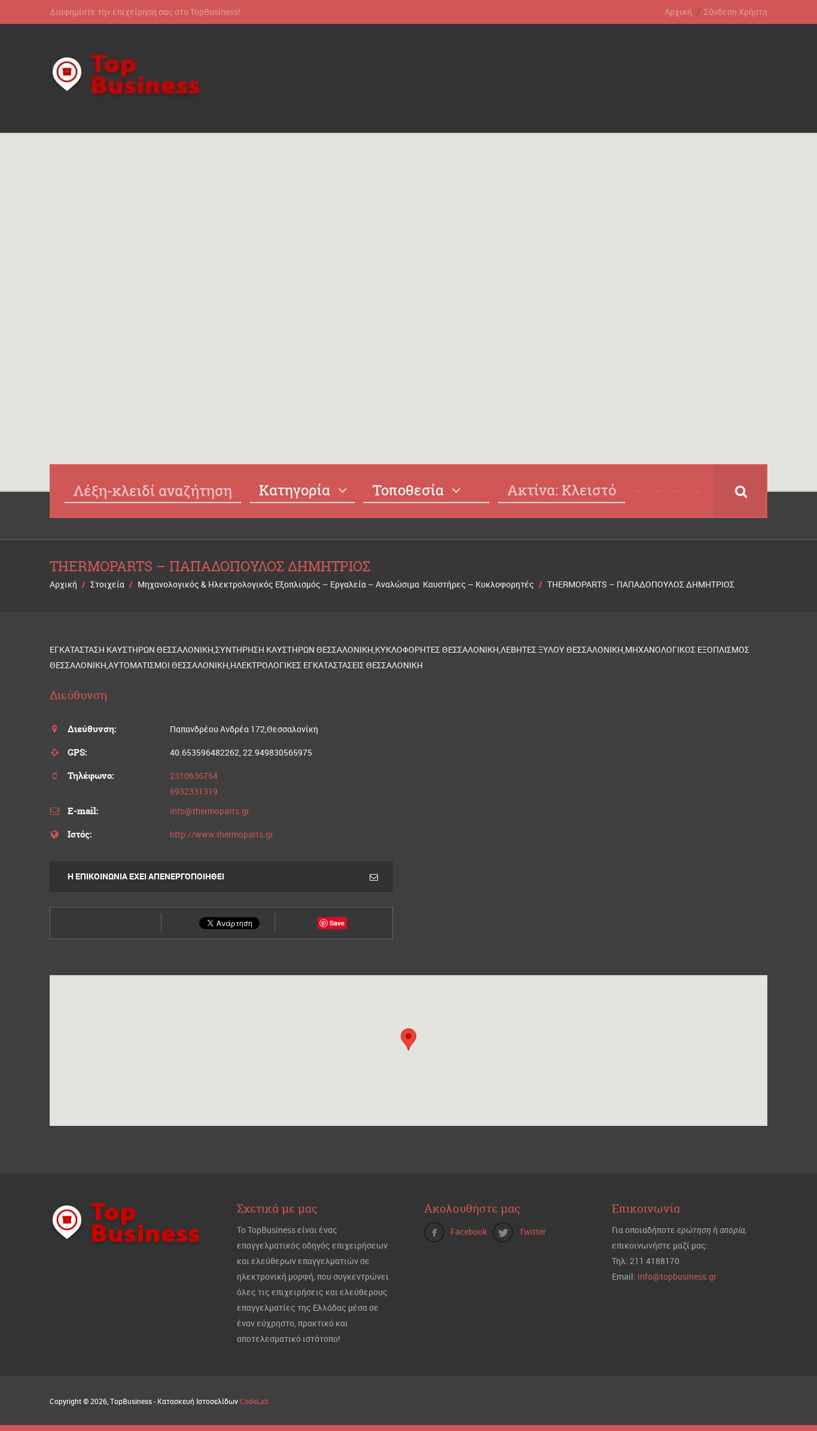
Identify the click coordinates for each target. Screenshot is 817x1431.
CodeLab (254, 1401)
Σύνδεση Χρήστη (735, 11)
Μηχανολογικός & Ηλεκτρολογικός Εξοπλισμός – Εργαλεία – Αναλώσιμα (278, 584)
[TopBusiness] (126, 92)
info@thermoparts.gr (209, 811)
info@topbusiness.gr (677, 1276)
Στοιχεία (107, 584)
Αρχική (678, 11)
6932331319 (194, 791)
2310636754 (194, 775)
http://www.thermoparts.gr (221, 834)
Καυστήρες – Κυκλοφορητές (478, 584)
